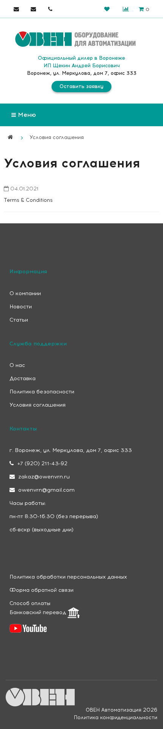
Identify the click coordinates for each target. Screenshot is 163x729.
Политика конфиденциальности (115, 717)
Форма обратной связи (41, 590)
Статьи (18, 320)
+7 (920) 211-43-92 (41, 463)
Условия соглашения (57, 137)
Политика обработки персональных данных (68, 577)
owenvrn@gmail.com (46, 490)
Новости (20, 306)
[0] (106, 9)
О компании (25, 293)
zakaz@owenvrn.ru (43, 477)
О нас (17, 365)
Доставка (22, 378)
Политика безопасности (41, 391)
